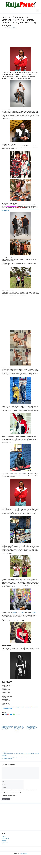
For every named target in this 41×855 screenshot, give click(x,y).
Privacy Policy (4, 842)
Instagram (34, 612)
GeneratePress (24, 853)
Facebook (14, 612)
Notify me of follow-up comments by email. (12, 792)
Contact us (4, 840)
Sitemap (3, 843)
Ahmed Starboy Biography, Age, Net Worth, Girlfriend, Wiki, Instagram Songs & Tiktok (32, 727)
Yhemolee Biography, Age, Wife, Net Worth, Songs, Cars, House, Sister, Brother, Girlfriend (7, 727)
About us (3, 836)
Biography (5, 752)
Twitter (22, 612)
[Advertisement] (20, 38)
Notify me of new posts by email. (10, 795)
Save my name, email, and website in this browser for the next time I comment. (20, 790)
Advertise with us (5, 838)
